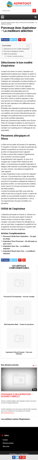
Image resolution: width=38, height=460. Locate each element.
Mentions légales (8, 443)
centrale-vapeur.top (8, 413)
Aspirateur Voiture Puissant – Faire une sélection (19, 353)
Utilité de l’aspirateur (10, 54)
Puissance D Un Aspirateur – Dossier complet (19, 296)
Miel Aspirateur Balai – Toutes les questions (19, 324)
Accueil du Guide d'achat (8, 22)
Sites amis (6, 446)
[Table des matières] (28, 46)
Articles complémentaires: (15, 56)
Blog (17, 22)
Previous (3, 377)
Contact (5, 439)
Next (35, 377)
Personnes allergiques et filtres (14, 51)
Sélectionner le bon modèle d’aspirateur (17, 49)
